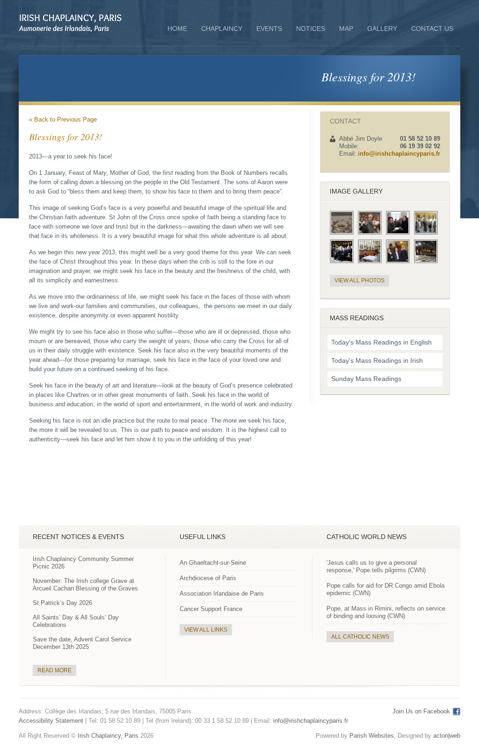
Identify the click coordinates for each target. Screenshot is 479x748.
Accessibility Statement (51, 720)
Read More (54, 670)
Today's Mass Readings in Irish (377, 360)
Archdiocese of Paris (208, 578)
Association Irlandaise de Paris (222, 593)
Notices (310, 28)
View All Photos (359, 280)
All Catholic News (360, 636)
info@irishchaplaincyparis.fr (399, 153)
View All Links (205, 629)
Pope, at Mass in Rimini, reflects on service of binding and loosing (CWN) (386, 612)
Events (269, 28)
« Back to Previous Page (63, 119)
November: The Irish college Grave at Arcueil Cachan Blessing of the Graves (85, 584)
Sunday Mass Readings (366, 378)
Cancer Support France (211, 608)
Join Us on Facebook (421, 711)
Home (177, 28)
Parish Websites (371, 735)
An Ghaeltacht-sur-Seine (213, 562)
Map (346, 28)
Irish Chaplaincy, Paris (108, 735)
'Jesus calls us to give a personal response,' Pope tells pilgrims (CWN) (376, 566)
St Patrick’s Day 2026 (62, 602)
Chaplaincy (221, 30)
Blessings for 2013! (368, 76)
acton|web (446, 735)
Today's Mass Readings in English (381, 342)
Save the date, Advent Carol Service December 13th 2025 (82, 643)
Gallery (382, 28)
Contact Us (432, 28)
